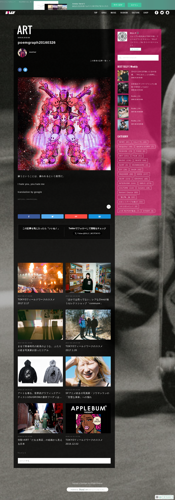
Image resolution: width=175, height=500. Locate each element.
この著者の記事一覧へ (99, 61)
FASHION (124, 12)
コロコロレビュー (128, 206)
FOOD (140, 151)
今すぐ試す (118, 4)
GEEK (142, 174)
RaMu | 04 (136, 109)
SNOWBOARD (140, 165)
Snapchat (167, 13)
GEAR (125, 179)
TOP (95, 12)
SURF (123, 165)
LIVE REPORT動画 (129, 211)
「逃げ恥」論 (127, 197)
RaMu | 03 (136, 121)
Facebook (156, 13)
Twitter (162, 13)
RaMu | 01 (136, 96)
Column (144, 188)
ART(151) (21, 199)
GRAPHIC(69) (31, 199)
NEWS (124, 142)
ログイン (134, 5)
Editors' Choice (128, 192)
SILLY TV (140, 142)
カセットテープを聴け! (131, 202)
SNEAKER (126, 174)
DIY (123, 170)
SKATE (140, 160)
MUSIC (113, 12)
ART (24, 29)
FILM (137, 156)
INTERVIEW (127, 183)
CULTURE (136, 12)
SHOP (146, 12)
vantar (32, 52)
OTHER (148, 211)
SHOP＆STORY (145, 147)
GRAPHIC (141, 179)
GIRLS (104, 12)
